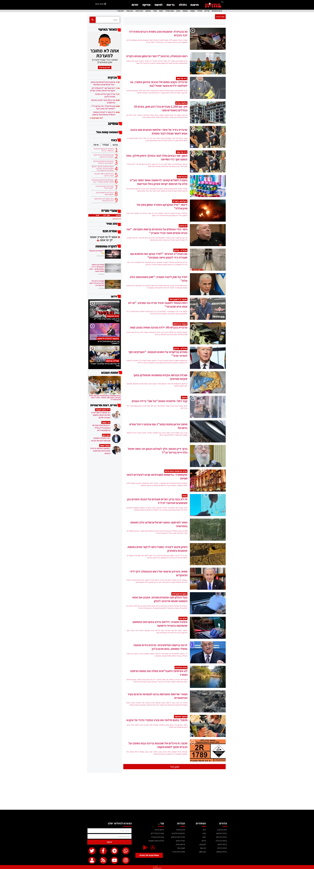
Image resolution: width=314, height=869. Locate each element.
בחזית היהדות (222, 848)
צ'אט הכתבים (217, 11)
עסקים (185, 11)
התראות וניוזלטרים (178, 833)
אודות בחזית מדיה (178, 851)
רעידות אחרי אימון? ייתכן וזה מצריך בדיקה (104, 175)
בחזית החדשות (221, 833)
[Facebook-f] (103, 850)
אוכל (155, 11)
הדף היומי (139, 11)
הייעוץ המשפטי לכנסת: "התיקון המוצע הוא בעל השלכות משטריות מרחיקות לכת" (103, 168)
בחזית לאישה (222, 844)
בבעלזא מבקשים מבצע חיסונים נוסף (104, 193)
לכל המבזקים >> (96, 118)
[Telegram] (114, 850)
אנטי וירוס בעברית (157, 837)
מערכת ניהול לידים (157, 833)
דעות (161, 11)
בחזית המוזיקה (221, 851)
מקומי (192, 11)
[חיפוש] (93, 20)
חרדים (207, 11)
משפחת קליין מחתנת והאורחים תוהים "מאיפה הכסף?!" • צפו (103, 181)
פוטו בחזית (170, 11)
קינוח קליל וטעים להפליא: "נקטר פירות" (104, 187)
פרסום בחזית (159, 829)
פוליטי (199, 11)
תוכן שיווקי (202, 851)
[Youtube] (114, 860)
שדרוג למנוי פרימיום (178, 837)
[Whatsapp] (125, 850)
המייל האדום (180, 840)
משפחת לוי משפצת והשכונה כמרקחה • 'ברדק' (104, 150)
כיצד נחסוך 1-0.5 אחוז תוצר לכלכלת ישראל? (104, 200)
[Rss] (103, 860)
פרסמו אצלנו (180, 844)
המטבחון (203, 844)
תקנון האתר (181, 848)
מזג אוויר (129, 11)
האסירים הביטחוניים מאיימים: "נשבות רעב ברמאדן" (103, 162)
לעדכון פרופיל (104, 67)
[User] (92, 860)
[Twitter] (92, 850)
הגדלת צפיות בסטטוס (156, 840)
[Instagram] (125, 860)
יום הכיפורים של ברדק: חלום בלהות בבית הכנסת (104, 156)
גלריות (204, 840)
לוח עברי (120, 11)
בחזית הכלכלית (221, 840)
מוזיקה (148, 11)
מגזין (178, 11)
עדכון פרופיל (180, 829)
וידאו (204, 829)
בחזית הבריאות (221, 837)
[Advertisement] (157, 791)
